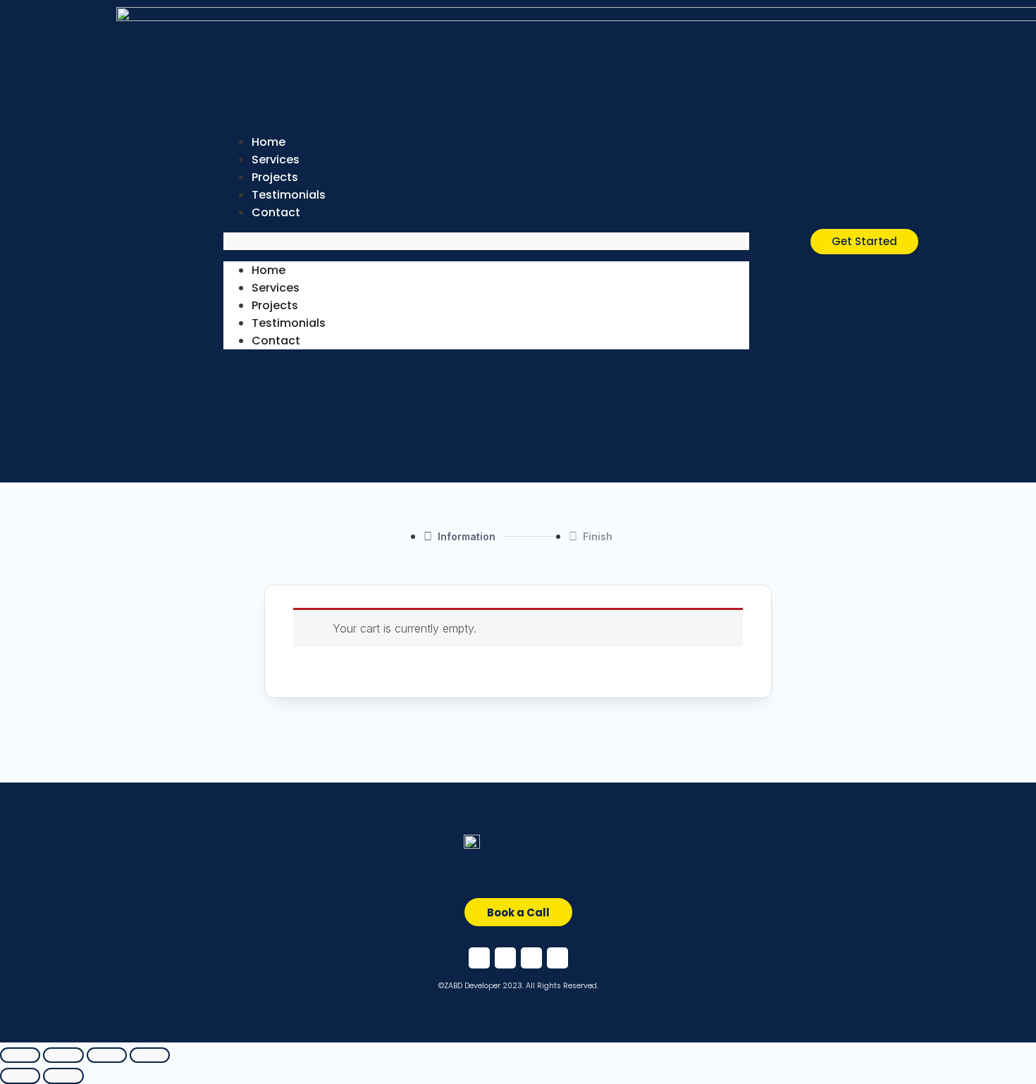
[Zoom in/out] (150, 1055)
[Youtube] (557, 957)
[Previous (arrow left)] (20, 1076)
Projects (275, 305)
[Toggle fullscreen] (107, 1055)
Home (268, 270)
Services (276, 288)
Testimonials (289, 323)
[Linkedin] (505, 957)
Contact (276, 212)
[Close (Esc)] (20, 1055)
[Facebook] (479, 957)
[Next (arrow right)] (63, 1076)
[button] (486, 241)
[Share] (63, 1055)
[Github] (531, 957)
